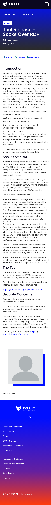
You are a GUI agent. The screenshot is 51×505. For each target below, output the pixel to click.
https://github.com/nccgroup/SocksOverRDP (22, 289)
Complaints (8, 450)
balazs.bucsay (11, 40)
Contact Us (7, 436)
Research (21, 14)
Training (6, 478)
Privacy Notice (9, 431)
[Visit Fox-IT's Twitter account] (30, 417)
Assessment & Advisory (13, 459)
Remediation (8, 473)
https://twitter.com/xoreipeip (15, 334)
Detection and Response (13, 463)
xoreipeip (33, 331)
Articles (31, 14)
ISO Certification (10, 441)
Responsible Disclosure (13, 445)
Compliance (8, 468)
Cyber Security (9, 14)
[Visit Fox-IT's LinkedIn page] (21, 417)
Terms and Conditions (12, 426)
